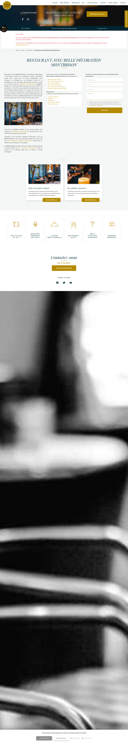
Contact (122, 2)
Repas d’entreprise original (38, 188)
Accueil (54, 2)
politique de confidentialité (96, 105)
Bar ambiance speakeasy (76, 188)
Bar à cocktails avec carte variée (55, 81)
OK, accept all (45, 738)
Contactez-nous (102, 28)
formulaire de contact (22, 45)
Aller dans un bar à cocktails (54, 79)
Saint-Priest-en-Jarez (53, 104)
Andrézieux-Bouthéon (53, 97)
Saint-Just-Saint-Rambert (54, 102)
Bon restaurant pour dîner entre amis (56, 86)
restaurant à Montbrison (26, 84)
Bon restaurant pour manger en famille (57, 88)
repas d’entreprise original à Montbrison (19, 140)
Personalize (75, 738)
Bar (83, 2)
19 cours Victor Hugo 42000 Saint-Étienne (64, 28)
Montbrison (30, 50)
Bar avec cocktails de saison (54, 85)
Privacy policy (87, 738)
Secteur (23, 50)
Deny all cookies (61, 738)
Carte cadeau (113, 2)
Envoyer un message (64, 268)
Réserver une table (97, 14)
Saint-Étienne (51, 100)
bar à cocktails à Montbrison (27, 148)
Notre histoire (64, 2)
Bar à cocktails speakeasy (54, 83)
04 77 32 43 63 (25, 28)
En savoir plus (51, 200)
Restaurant (75, 2)
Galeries (103, 2)
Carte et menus (92, 2)
